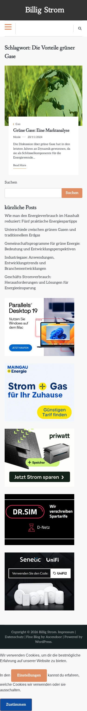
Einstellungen (29, 675)
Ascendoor (54, 637)
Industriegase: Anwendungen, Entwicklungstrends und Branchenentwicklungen (29, 263)
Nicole (17, 137)
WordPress (43, 642)
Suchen (11, 182)
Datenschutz (14, 637)
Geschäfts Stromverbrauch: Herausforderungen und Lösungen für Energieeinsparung (36, 282)
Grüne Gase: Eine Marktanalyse (41, 130)
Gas (18, 124)
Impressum (66, 632)
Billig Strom (44, 9)
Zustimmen (16, 704)
